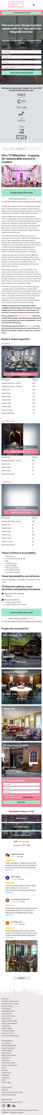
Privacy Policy (28, 797)
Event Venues (6, 1008)
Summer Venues (7, 1028)
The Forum (7, 482)
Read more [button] (9, 870)
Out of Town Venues (8, 1063)
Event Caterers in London (10, 1004)
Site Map (5, 1070)
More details (21, 369)
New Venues (6, 1060)
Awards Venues (7, 1050)
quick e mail (29, 326)
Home (5, 149)
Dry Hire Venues (7, 1006)
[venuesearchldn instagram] (4, 1106)
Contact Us (5, 1077)
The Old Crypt (8, 421)
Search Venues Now (22, 13)
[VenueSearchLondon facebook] (8, 1106)
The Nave (6, 343)
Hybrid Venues (7, 1013)
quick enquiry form (25, 316)
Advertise (5, 1090)
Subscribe (21, 802)
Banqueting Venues (8, 1048)
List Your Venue (7, 1087)
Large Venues (6, 1026)
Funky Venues (6, 1053)
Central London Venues (9, 1023)
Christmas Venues (8, 1033)
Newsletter (5, 1075)
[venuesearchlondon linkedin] (14, 1106)
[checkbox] (3, 795)
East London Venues (8, 1016)
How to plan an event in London (12, 1092)
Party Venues (6, 1043)
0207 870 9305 (7, 1100)
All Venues (5, 999)
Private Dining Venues (9, 1045)
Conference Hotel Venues (10, 1036)
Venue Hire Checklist (9, 1095)
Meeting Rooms (7, 1040)
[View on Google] (8, 855)
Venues (12, 149)
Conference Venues (8, 1031)
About (4, 1068)
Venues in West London (9, 1021)
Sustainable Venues (8, 1011)
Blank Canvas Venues (9, 1055)
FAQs (3, 1080)
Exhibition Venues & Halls (10, 1001)
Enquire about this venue (21, 192)
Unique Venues (7, 1018)
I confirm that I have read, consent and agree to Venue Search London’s (22, 796)
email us (31, 198)
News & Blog (6, 1082)
